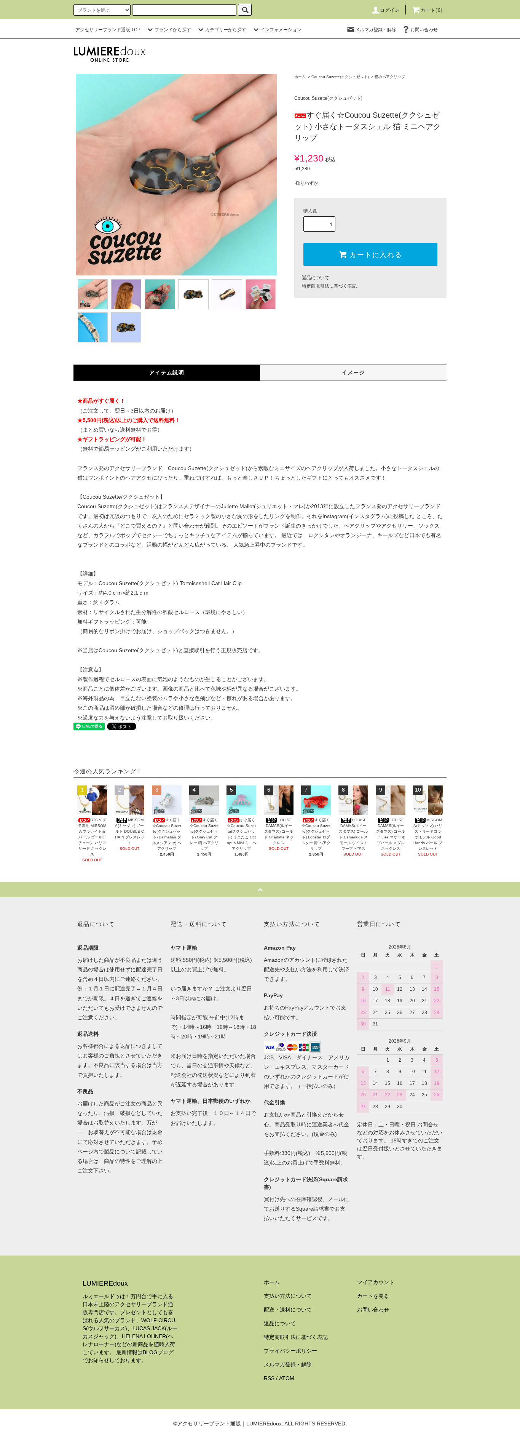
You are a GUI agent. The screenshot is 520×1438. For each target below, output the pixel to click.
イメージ (353, 372)
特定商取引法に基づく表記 (329, 286)
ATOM (286, 1378)
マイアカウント (375, 1282)
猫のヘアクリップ (390, 77)
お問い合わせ (424, 29)
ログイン (390, 10)
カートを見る (373, 1296)
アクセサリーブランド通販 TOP (107, 29)
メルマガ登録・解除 (375, 29)
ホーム (300, 77)
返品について (315, 277)
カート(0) (432, 10)
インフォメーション (280, 29)
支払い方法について (288, 1296)
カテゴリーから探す (225, 29)
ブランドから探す (173, 29)
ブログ (166, 1352)
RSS (269, 1378)
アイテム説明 (166, 372)
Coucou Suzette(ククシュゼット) (340, 77)
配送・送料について (288, 1310)
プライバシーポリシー (290, 1351)
